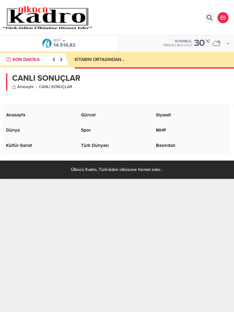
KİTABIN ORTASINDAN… (100, 59)
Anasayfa (25, 86)
